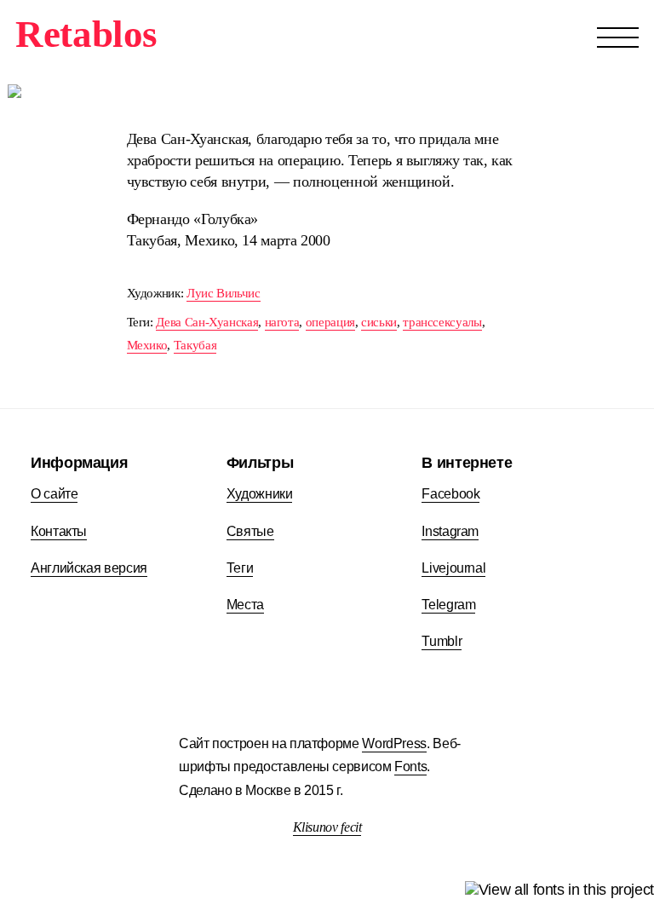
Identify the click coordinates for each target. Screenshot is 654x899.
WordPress (394, 743)
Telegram (448, 604)
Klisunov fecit (327, 827)
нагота (282, 321)
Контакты (59, 531)
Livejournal (453, 567)
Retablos (86, 34)
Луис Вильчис (223, 292)
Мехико (147, 344)
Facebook (450, 493)
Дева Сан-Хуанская (207, 321)
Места (245, 604)
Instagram (450, 531)
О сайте (54, 493)
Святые (250, 531)
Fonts (410, 766)
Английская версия (89, 567)
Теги (240, 567)
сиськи (379, 321)
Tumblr (442, 640)
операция (330, 321)
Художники (260, 493)
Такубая (195, 344)
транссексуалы (442, 321)
